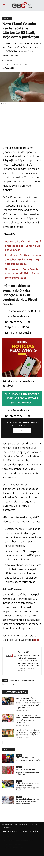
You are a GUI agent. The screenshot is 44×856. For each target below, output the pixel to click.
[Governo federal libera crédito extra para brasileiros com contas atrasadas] (8, 800)
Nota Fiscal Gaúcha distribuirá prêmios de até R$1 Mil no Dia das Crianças (23, 246)
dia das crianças (14, 680)
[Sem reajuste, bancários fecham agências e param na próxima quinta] (8, 770)
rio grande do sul (16, 684)
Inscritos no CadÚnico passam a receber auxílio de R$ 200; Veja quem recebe (23, 259)
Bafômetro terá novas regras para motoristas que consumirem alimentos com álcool (27, 786)
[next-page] (7, 742)
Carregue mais (21, 810)
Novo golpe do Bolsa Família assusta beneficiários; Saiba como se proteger (22, 273)
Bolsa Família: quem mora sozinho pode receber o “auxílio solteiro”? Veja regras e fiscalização (28, 719)
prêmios (6, 684)
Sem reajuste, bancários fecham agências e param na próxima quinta (27, 771)
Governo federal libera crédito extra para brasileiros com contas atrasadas (27, 801)
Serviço (7, 18)
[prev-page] (4, 742)
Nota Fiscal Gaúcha (28, 680)
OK (22, 430)
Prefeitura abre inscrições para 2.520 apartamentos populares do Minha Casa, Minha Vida (28, 732)
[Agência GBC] (11, 661)
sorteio (27, 684)
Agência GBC (9, 68)
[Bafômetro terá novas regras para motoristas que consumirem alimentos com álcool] (8, 784)
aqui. (36, 639)
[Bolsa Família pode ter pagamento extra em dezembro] (8, 758)
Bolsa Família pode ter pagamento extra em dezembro (28, 759)
